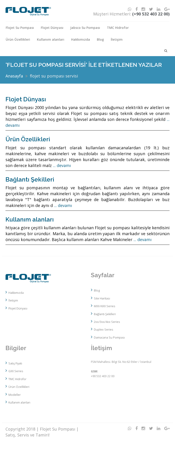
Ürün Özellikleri (18, 39)
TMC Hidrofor (118, 27)
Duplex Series (103, 329)
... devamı (62, 165)
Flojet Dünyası (52, 27)
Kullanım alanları (50, 39)
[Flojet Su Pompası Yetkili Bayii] (28, 279)
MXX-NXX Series (104, 306)
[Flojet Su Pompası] (28, 11)
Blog (100, 39)
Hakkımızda (80, 39)
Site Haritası (102, 298)
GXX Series (15, 371)
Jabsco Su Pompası (85, 27)
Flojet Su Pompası (20, 27)
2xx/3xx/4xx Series (107, 322)
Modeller (14, 395)
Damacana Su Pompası (109, 337)
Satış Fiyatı (15, 363)
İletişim (117, 39)
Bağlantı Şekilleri (29, 179)
